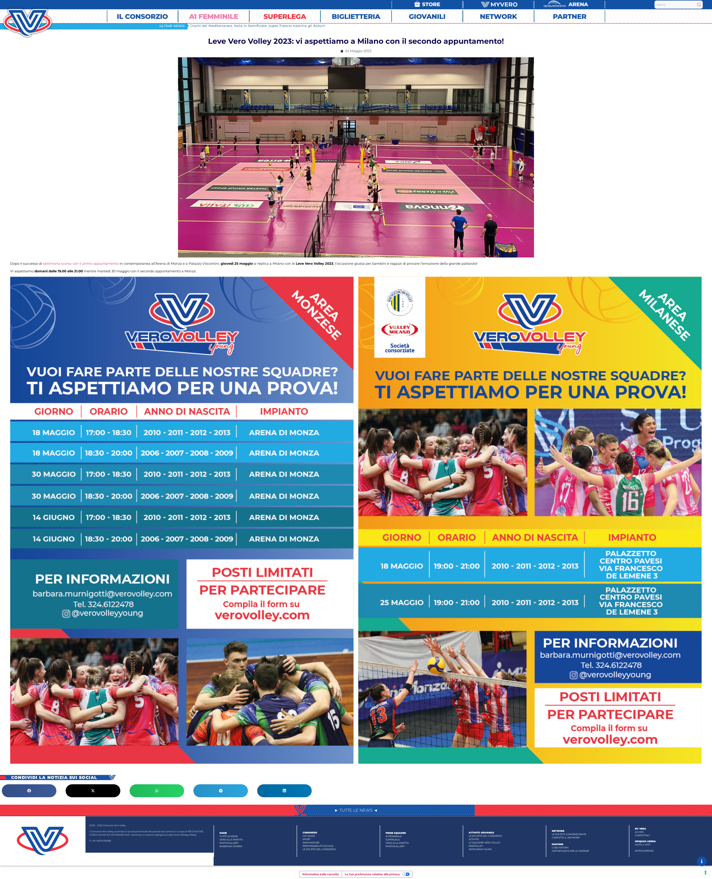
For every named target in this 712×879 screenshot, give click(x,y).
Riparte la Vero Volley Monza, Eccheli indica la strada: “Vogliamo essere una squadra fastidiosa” (273, 26)
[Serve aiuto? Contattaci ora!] (701, 861)
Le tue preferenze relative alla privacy (372, 874)
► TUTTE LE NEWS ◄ (356, 810)
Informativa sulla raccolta (320, 874)
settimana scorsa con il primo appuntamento (81, 264)
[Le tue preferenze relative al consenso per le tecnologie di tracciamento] (705, 872)
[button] (29, 790)
